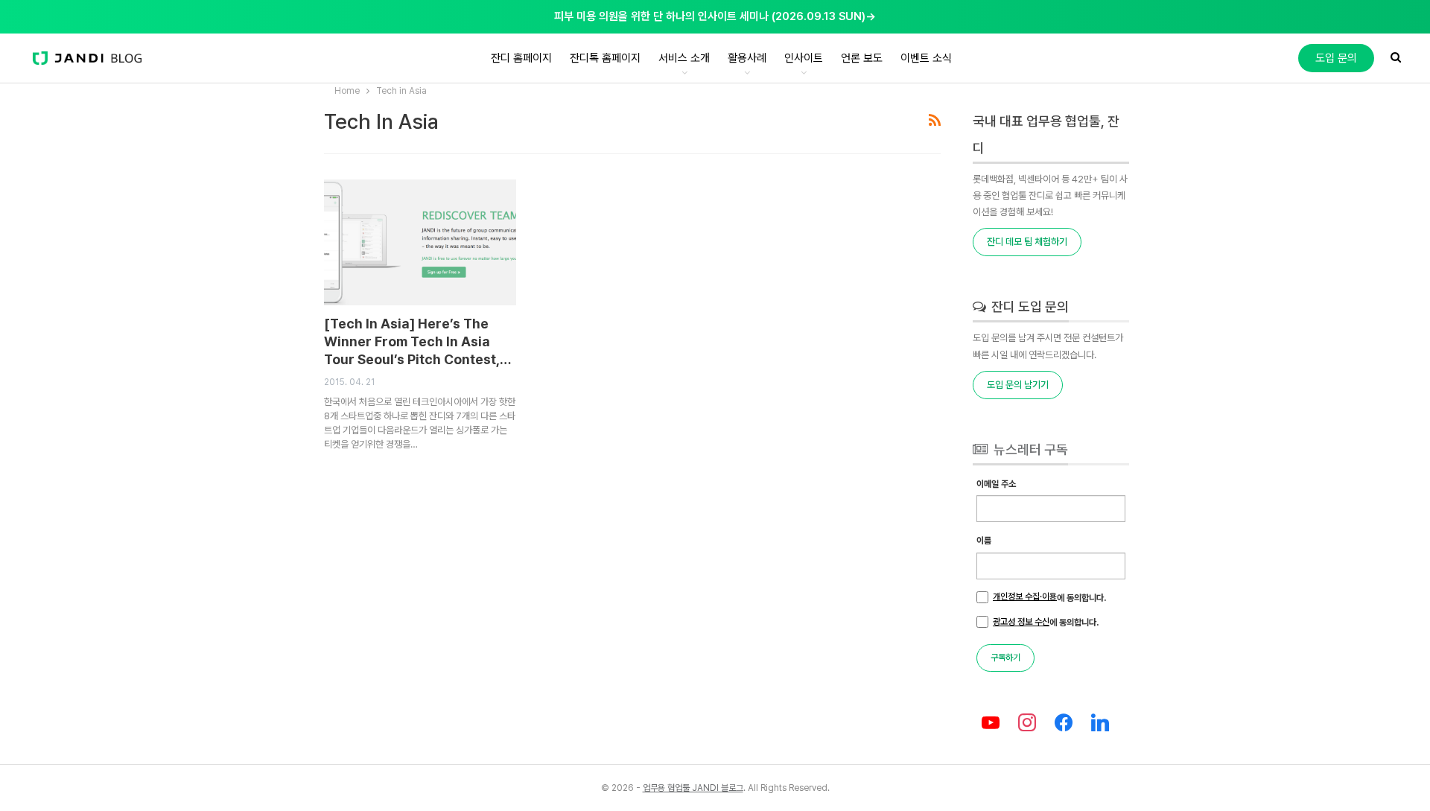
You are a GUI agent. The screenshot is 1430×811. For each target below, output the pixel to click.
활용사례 (747, 58)
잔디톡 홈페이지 (605, 58)
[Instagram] (1027, 723)
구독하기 (1005, 657)
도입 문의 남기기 (1018, 384)
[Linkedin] (1099, 723)
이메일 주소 (996, 484)
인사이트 (803, 58)
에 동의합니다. (1049, 597)
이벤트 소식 (926, 58)
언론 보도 (862, 58)
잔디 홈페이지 (521, 58)
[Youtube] (991, 723)
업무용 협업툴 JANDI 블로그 (693, 788)
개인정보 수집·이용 (1025, 596)
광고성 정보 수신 (1021, 622)
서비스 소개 (684, 58)
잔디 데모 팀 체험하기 (1027, 241)
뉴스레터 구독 (1029, 449)
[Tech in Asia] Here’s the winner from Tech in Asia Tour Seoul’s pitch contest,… (417, 341)
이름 (983, 540)
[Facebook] (1064, 723)
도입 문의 (1336, 58)
